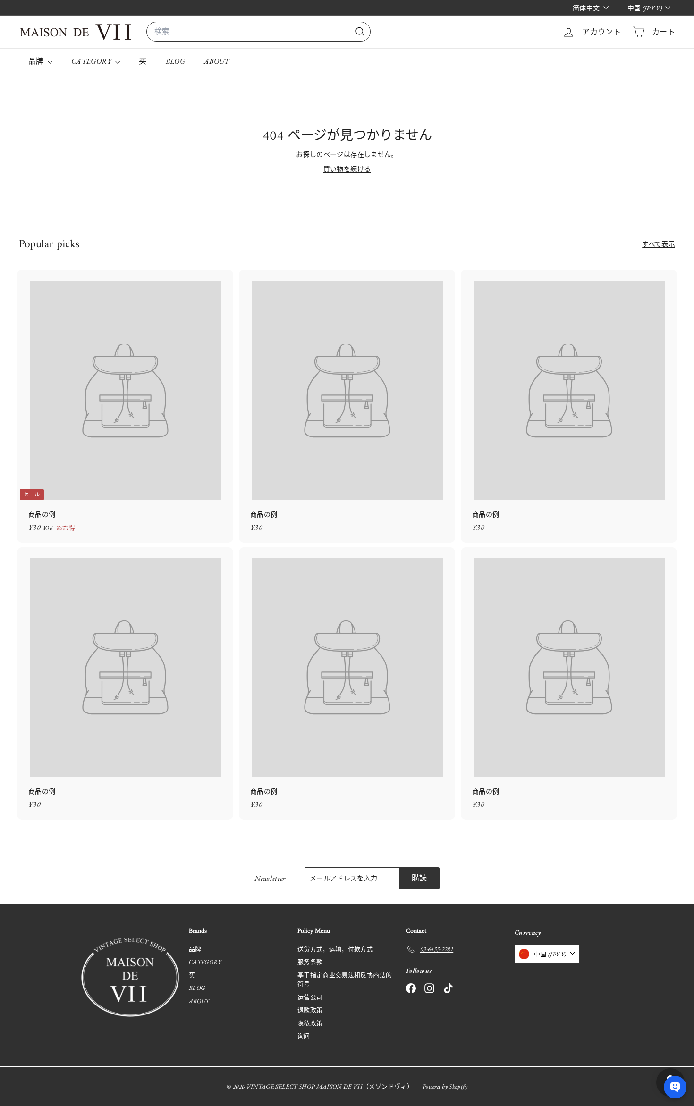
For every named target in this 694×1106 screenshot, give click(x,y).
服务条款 (309, 962)
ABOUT (216, 61)
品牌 (36, 61)
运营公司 (309, 997)
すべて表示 (658, 244)
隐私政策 (309, 1023)
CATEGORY (92, 61)
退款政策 (309, 1010)
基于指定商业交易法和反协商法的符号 (344, 980)
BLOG (175, 61)
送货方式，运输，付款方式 (335, 949)
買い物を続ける (347, 169)
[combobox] (258, 32)
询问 (303, 1036)
